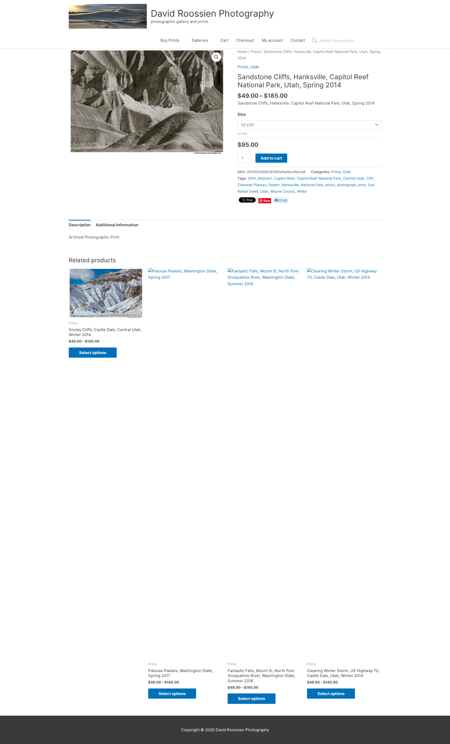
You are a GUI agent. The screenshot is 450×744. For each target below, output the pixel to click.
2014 (252, 178)
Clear (242, 134)
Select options (92, 352)
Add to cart (271, 158)
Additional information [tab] (117, 224)
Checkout (245, 40)
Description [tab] (80, 224)
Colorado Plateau (252, 185)
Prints (255, 52)
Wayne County (282, 191)
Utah (255, 66)
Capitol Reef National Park (319, 178)
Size (242, 114)
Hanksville (290, 185)
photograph (346, 185)
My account (272, 40)
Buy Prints (169, 40)
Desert (274, 185)
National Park (312, 185)
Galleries (200, 40)
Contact (298, 40)
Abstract (265, 178)
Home (242, 52)
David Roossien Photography (212, 13)
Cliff (369, 178)
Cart (224, 40)
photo (330, 185)
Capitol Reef (284, 178)
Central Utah (353, 178)
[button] (216, 57)
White (302, 191)
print (362, 185)
